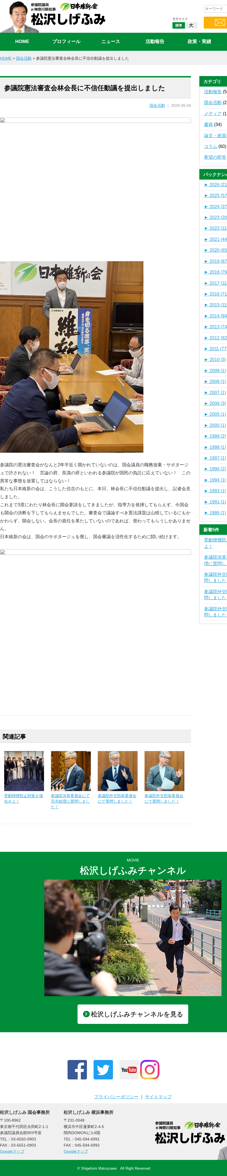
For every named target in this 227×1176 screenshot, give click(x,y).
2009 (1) (215, 370)
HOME (22, 41)
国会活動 (157, 106)
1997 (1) (215, 458)
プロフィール (66, 41)
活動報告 (155, 41)
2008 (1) (215, 381)
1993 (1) (215, 490)
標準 (178, 25)
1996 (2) (215, 469)
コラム (210, 146)
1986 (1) (215, 512)
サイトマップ (158, 1096)
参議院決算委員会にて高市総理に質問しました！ (70, 801)
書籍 (208, 124)
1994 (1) (215, 480)
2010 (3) (215, 359)
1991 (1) (215, 502)
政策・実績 (199, 41)
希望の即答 (215, 157)
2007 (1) (215, 392)
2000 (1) (215, 425)
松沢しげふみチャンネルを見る (137, 1014)
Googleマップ (12, 1151)
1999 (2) (215, 436)
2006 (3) (215, 403)
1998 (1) (215, 447)
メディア (213, 113)
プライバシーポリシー (116, 1096)
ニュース (110, 41)
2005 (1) (215, 414)
